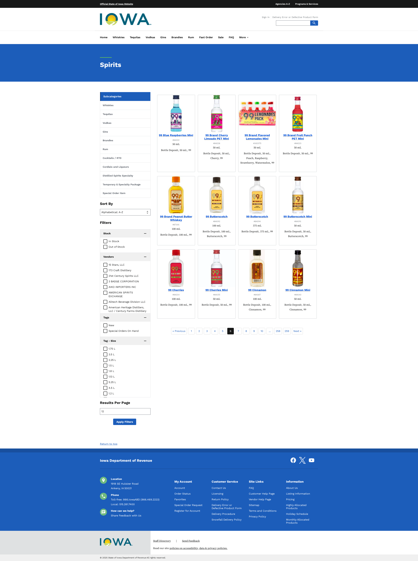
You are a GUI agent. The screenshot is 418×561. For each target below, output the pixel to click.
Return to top (108, 443)
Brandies (108, 140)
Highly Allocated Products (296, 507)
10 (262, 331)
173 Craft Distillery (120, 270)
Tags (106, 317)
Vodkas (107, 122)
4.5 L (112, 387)
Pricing (290, 499)
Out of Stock (117, 246)
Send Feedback (191, 541)
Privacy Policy (257, 516)
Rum (105, 149)
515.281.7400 (127, 504)
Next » (297, 331)
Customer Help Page (262, 493)
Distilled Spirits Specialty (118, 175)
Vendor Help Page (260, 499)
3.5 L (111, 354)
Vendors (108, 256)
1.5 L (111, 365)
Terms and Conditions (262, 510)
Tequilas (108, 114)
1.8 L (111, 371)
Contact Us (219, 487)
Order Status (182, 493)
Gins (105, 131)
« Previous (179, 331)
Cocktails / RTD (112, 158)
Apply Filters (124, 421)
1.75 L (112, 348)
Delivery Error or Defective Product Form (295, 17)
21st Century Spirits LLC (124, 275)
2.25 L (112, 359)
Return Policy (220, 499)
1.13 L (112, 376)
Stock (107, 233)
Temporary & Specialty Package (122, 184)
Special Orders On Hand (124, 330)
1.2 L (111, 393)
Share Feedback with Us (126, 515)
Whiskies (108, 105)
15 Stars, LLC (117, 264)
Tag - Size (109, 340)
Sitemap (254, 505)
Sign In (266, 17)
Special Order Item (114, 193)
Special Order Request (188, 505)
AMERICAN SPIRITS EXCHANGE (121, 294)
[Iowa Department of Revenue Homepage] (126, 20)
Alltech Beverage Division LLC (127, 301)
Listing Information (298, 493)
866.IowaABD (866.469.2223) (141, 499)
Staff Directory (162, 541)
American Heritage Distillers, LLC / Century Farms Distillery (127, 309)
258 (278, 331)
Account (179, 487)
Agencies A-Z (282, 4)
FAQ (251, 487)
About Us (292, 487)
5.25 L (112, 382)
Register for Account (187, 510)
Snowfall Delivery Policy (226, 519)
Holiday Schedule (297, 513)
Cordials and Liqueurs (116, 166)
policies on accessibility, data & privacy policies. (198, 548)
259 (287, 331)
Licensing (217, 493)
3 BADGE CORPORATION (124, 281)
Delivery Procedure (223, 513)
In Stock (114, 241)
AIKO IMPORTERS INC (122, 287)
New (111, 325)
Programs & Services (306, 4)
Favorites (180, 499)
